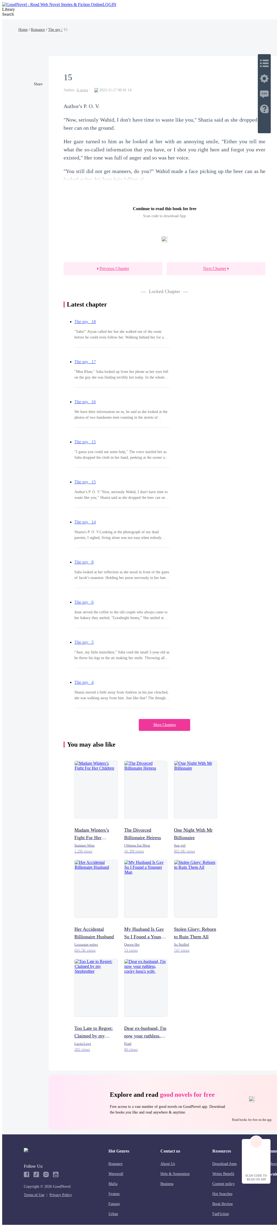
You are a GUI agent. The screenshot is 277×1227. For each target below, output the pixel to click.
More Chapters (164, 725)
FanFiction (220, 1214)
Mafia (112, 1184)
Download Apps (224, 1164)
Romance (38, 30)
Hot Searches (222, 1194)
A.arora (82, 90)
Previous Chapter (114, 268)
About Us (167, 1164)
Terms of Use (34, 1195)
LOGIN (109, 4)
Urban (113, 1214)
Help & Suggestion (175, 1174)
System (114, 1194)
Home (23, 30)
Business (166, 1184)
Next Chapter (214, 268)
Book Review (222, 1204)
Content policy (223, 1184)
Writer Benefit (223, 1174)
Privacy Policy (61, 1195)
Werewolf (115, 1174)
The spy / (55, 30)
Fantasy (114, 1204)
